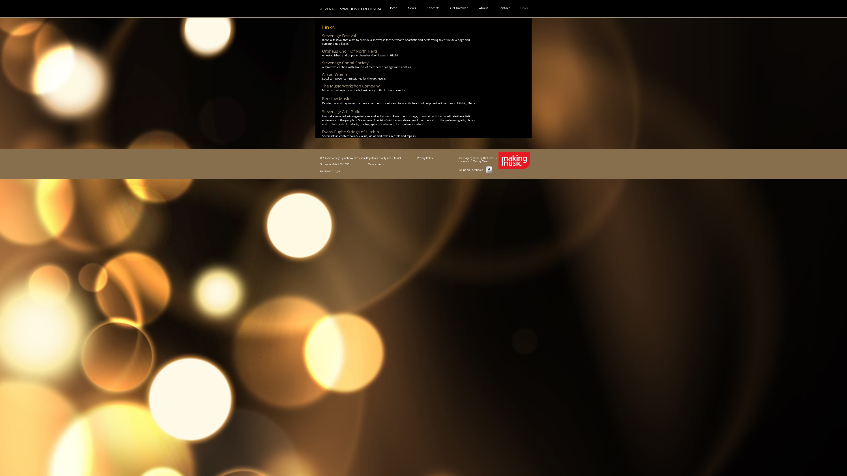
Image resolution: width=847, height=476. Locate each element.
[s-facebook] (489, 169)
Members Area (376, 164)
